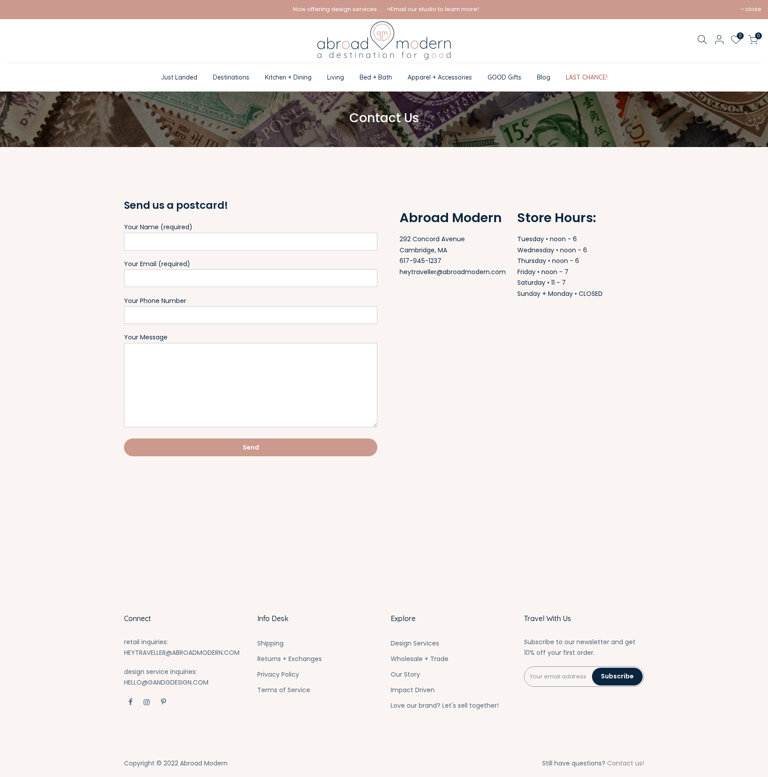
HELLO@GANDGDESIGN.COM (166, 682)
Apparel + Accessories (440, 77)
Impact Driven (413, 689)
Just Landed (179, 77)
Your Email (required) (157, 263)
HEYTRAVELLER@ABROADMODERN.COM (182, 652)
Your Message (146, 337)
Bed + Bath (376, 77)
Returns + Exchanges (289, 658)
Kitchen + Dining (288, 77)
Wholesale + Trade (419, 658)
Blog (543, 77)
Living (335, 77)
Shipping (270, 643)
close (753, 9)
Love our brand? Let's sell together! (445, 705)
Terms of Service (283, 689)
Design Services (415, 643)
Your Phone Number (155, 300)
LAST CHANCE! (587, 77)
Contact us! (625, 763)
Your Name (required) (158, 227)
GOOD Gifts (504, 77)
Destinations (231, 77)
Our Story (405, 674)
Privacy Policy (278, 674)
